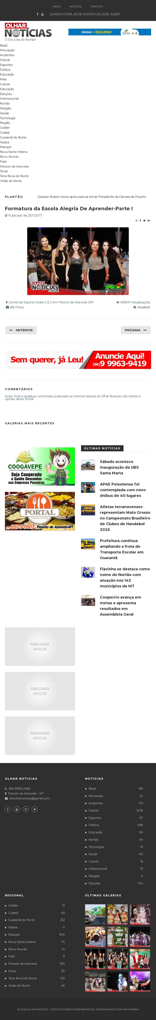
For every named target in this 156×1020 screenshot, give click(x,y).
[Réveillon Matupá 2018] (140, 937)
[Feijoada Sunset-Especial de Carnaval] (117, 914)
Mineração (116, 796)
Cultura (5, 84)
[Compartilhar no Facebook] (140, 220)
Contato (96, 6)
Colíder (5, 128)
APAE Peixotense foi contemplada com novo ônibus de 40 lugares (123, 490)
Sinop (4, 171)
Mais (3, 79)
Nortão (5, 103)
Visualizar (143, 307)
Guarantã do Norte (13, 137)
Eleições (6, 94)
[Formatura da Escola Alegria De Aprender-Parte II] (117, 959)
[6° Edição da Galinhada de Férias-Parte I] (117, 937)
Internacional (9, 98)
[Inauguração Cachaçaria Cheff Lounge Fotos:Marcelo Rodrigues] (140, 981)
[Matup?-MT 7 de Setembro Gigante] (95, 914)
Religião (5, 108)
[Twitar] (144, 220)
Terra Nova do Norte (14, 176)
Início (57, 6)
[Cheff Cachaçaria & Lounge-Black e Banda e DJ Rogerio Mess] (117, 981)
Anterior (24, 330)
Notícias (75, 6)
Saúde (4, 113)
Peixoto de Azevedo (14, 166)
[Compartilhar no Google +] (149, 220)
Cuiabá (5, 132)
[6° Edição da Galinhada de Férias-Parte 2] (95, 937)
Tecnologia (7, 118)
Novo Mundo (9, 157)
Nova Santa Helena (13, 152)
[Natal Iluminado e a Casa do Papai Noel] (140, 959)
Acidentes (7, 55)
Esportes (6, 65)
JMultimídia (131, 1009)
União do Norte (11, 181)
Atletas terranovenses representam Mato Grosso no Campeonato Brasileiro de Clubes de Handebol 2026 (125, 518)
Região (5, 123)
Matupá (5, 147)
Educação (7, 74)
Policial (5, 60)
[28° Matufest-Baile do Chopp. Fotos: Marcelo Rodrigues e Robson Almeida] (95, 981)
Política (5, 70)
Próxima (132, 330)
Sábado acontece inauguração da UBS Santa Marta (119, 467)
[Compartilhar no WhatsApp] (137, 220)
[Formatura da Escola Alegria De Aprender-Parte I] (95, 959)
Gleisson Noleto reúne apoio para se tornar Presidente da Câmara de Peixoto (91, 197)
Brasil (116, 788)
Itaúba (4, 142)
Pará (3, 161)
